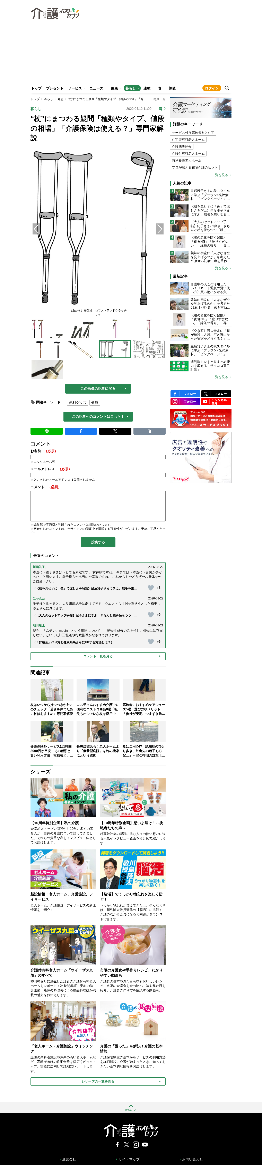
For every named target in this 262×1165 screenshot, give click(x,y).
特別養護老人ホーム (186, 160)
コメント (45, 487)
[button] (160, 228)
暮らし (130, 88)
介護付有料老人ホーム (188, 153)
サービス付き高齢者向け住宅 (193, 132)
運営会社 (69, 1159)
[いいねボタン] (151, 588)
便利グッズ (77, 403)
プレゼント (54, 88)
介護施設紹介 (182, 146)
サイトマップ (129, 1159)
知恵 (61, 99)
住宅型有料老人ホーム (188, 139)
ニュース (96, 88)
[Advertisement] (131, 52)
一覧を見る (220, 175)
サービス (75, 88)
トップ (36, 88)
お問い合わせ (192, 1159)
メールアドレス (51, 469)
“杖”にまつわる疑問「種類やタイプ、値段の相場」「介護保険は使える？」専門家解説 (127, 99)
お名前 (44, 451)
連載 (146, 88)
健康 (114, 88)
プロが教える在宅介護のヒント (195, 167)
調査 (172, 88)
